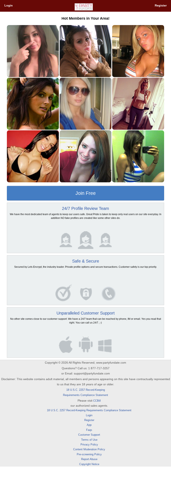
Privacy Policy (89, 444)
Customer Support (89, 434)
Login (8, 5)
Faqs (89, 429)
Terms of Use (89, 439)
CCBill (97, 400)
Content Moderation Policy (89, 449)
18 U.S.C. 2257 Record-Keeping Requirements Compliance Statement (89, 410)
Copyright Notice (89, 464)
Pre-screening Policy (89, 454)
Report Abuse (89, 459)
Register (161, 5)
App (89, 424)
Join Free (85, 193)
